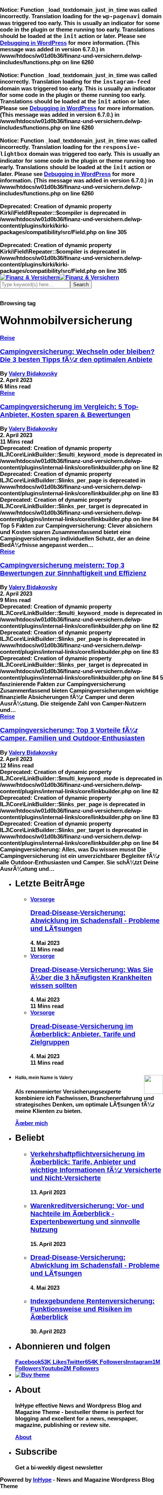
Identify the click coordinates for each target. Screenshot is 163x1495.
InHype (42, 1479)
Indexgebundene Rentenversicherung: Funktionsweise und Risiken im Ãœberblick (92, 1309)
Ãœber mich (31, 1123)
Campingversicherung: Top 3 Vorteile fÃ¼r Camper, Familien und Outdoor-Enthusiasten (72, 734)
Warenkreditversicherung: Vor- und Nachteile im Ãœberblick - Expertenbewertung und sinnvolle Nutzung (87, 1217)
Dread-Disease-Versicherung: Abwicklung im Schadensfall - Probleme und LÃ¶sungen (95, 920)
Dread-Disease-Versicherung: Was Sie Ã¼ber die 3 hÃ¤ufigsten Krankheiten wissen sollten (91, 977)
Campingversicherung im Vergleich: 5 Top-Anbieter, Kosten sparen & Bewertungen (69, 411)
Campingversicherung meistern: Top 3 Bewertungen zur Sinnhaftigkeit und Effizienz (73, 569)
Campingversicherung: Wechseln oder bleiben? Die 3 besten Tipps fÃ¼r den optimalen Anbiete (77, 355)
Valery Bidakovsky (33, 373)
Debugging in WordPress (33, 43)
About (23, 1437)
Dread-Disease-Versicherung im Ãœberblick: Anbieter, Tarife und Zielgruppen (82, 1034)
